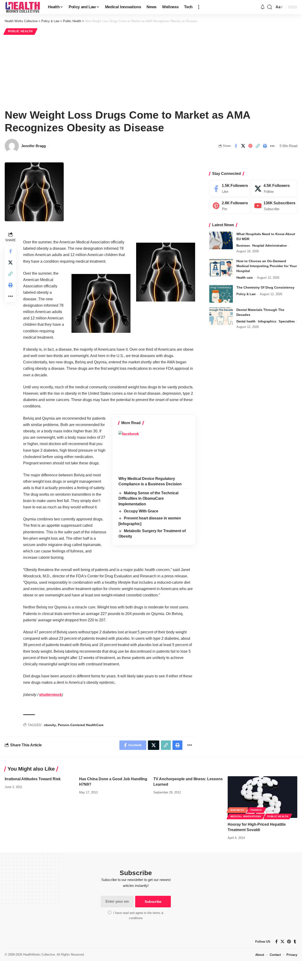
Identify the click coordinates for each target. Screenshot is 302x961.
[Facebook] (229, 188)
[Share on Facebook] (235, 146)
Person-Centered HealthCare (81, 725)
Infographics (267, 321)
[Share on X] (243, 146)
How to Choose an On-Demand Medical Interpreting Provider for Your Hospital (266, 266)
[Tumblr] (295, 941)
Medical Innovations (246, 816)
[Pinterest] (229, 206)
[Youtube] (274, 206)
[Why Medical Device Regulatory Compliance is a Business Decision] (153, 452)
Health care (244, 277)
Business (243, 245)
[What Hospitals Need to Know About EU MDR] (221, 240)
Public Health (20, 31)
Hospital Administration (269, 245)
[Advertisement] (151, 71)
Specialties (287, 321)
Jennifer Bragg (33, 146)
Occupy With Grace (141, 511)
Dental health (246, 321)
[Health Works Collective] (22, 7)
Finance (256, 810)
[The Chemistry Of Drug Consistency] (221, 294)
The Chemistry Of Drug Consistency (265, 287)
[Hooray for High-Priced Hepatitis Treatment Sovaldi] (262, 797)
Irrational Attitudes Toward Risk (33, 779)
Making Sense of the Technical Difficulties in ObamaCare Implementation (148, 498)
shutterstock (50, 695)
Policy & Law (246, 294)
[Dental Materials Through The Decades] (221, 316)
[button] (198, 7)
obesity (50, 725)
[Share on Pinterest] (250, 146)
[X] (274, 188)
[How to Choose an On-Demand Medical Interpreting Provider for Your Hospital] (221, 267)
